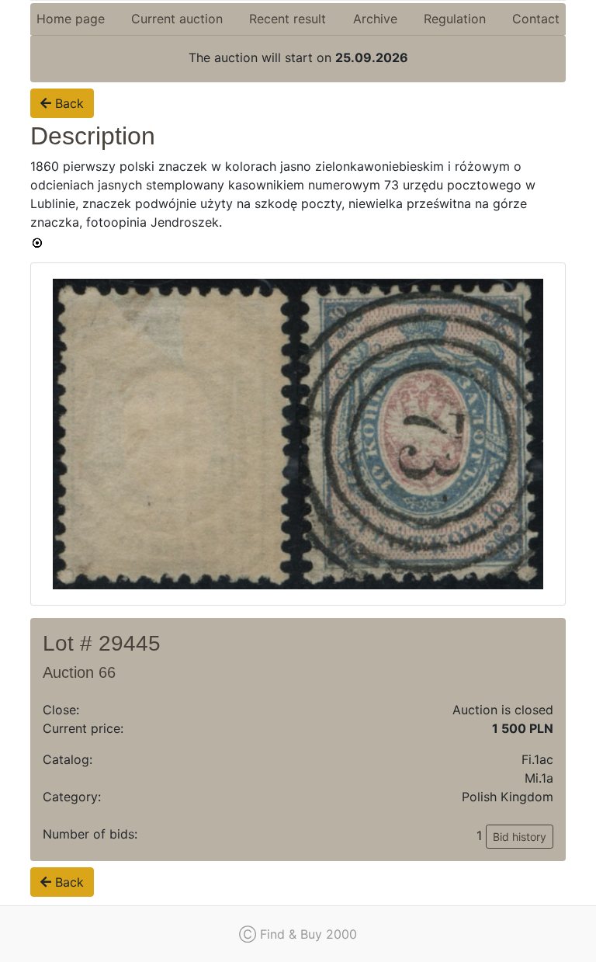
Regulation (455, 18)
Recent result (287, 18)
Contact (536, 18)
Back (67, 103)
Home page (70, 18)
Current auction (177, 18)
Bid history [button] (519, 836)
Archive (375, 18)
